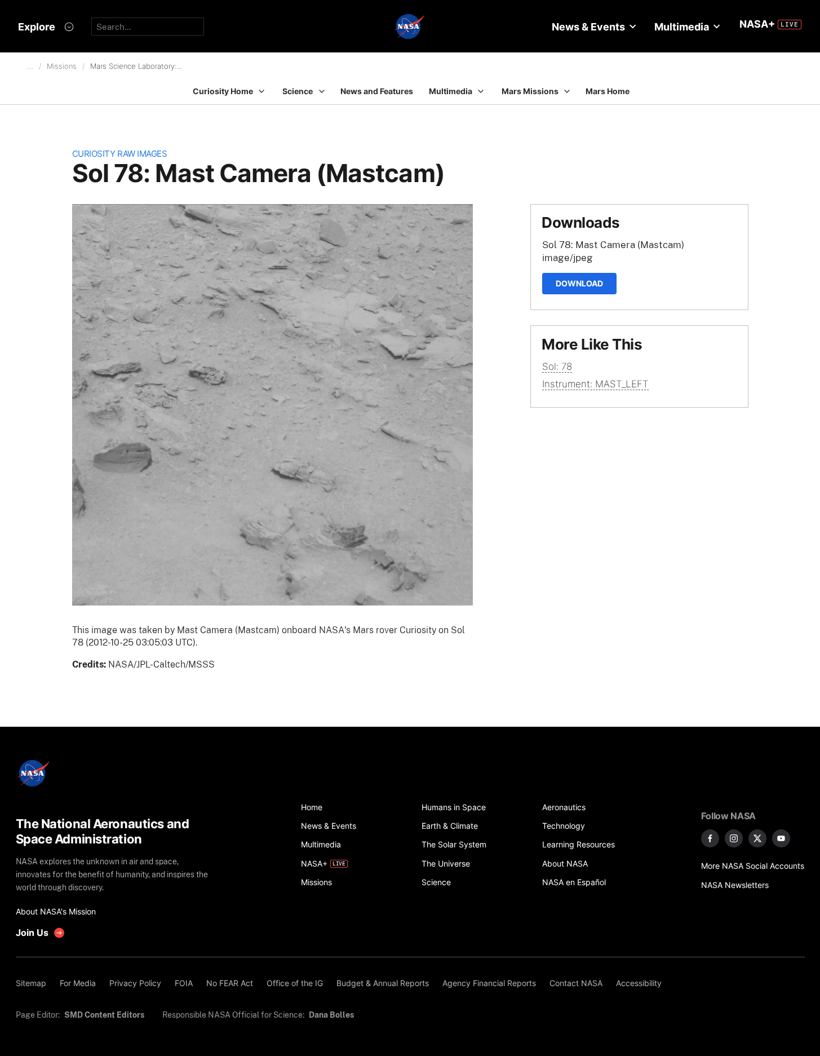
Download (579, 283)
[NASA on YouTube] (781, 838)
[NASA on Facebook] (710, 838)
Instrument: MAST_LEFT (595, 384)
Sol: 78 (557, 366)
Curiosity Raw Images (119, 153)
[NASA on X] (757, 838)
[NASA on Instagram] (734, 838)
